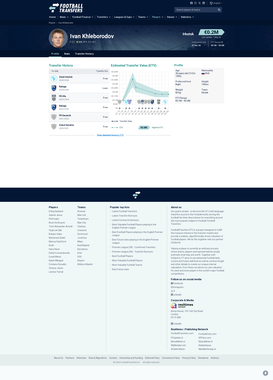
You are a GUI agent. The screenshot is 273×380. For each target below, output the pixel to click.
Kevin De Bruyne (57, 222)
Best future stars (120, 269)
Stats (67, 54)
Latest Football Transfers (124, 211)
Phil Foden (54, 219)
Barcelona (82, 249)
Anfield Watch (178, 349)
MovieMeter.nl (178, 341)
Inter (79, 253)
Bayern (81, 260)
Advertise (81, 358)
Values (171, 17)
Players (156, 17)
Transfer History (84, 54)
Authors (215, 358)
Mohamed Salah (57, 238)
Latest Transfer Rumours (124, 215)
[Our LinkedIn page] (203, 3)
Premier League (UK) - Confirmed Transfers (133, 247)
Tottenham (83, 219)
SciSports (176, 242)
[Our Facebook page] (191, 3)
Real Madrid (83, 245)
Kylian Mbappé (56, 260)
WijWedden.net (178, 345)
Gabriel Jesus (55, 215)
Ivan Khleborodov (65, 23)
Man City (81, 222)
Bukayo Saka (55, 234)
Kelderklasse (205, 345)
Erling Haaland (56, 211)
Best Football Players (122, 256)
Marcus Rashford (57, 241)
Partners (70, 358)
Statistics (186, 17)
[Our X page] (199, 3)
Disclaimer (203, 358)
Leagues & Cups (123, 17)
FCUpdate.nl (177, 337)
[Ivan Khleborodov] (58, 38)
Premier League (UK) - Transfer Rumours (132, 251)
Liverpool (81, 230)
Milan (80, 241)
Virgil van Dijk (55, 230)
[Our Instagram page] (195, 3)
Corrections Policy (171, 358)
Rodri (51, 245)
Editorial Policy (152, 358)
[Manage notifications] (265, 373)
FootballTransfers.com (182, 333)
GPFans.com (205, 337)
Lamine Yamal (56, 272)
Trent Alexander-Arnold (60, 226)
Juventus (82, 238)
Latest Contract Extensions (125, 220)
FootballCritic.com (207, 334)
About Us (58, 358)
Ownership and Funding (131, 358)
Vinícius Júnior (56, 268)
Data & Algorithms (98, 358)
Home (52, 17)
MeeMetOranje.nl (207, 349)
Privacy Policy (189, 358)
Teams (142, 17)
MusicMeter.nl (205, 341)
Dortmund (82, 234)
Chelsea (81, 226)
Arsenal (81, 211)
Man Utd (81, 215)
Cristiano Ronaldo (57, 264)
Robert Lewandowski (59, 253)
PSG (79, 256)
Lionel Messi (55, 256)
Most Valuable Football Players (127, 260)
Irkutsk (188, 34)
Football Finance (81, 17)
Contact (113, 358)
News (63, 17)
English (217, 3)
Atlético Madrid (85, 264)
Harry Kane (54, 249)
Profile (55, 54)
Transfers (102, 17)
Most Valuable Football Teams (127, 265)
